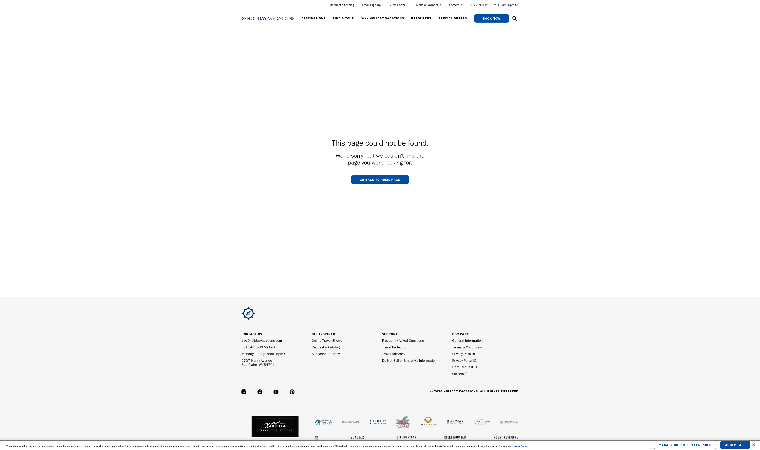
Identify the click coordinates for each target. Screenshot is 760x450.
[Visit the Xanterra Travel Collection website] (275, 429)
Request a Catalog (326, 347)
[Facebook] (259, 391)
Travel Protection (394, 347)
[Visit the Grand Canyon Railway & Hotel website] (482, 422)
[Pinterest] (292, 391)
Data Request (462, 367)
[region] (380, 445)
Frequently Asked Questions (403, 340)
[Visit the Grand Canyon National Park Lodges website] (455, 422)
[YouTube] (276, 391)
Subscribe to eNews (326, 354)
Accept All (735, 445)
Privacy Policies (463, 354)
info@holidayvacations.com (261, 340)
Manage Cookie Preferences (685, 445)
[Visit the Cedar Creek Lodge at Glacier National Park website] (316, 438)
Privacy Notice (520, 446)
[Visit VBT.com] (350, 422)
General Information (467, 340)
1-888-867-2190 (481, 5)
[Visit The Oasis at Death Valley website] (402, 422)
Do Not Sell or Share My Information (409, 360)
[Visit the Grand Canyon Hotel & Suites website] (509, 422)
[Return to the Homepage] (267, 18)
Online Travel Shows (327, 340)
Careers (458, 374)
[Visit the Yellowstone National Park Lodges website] (406, 438)
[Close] (753, 444)
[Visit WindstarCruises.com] (323, 422)
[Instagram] (243, 391)
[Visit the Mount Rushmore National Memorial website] (506, 438)
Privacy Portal (462, 360)
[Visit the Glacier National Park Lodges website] (357, 438)
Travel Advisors (393, 354)
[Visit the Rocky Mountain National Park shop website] (455, 438)
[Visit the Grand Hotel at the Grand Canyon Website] (428, 422)
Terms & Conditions (467, 347)
